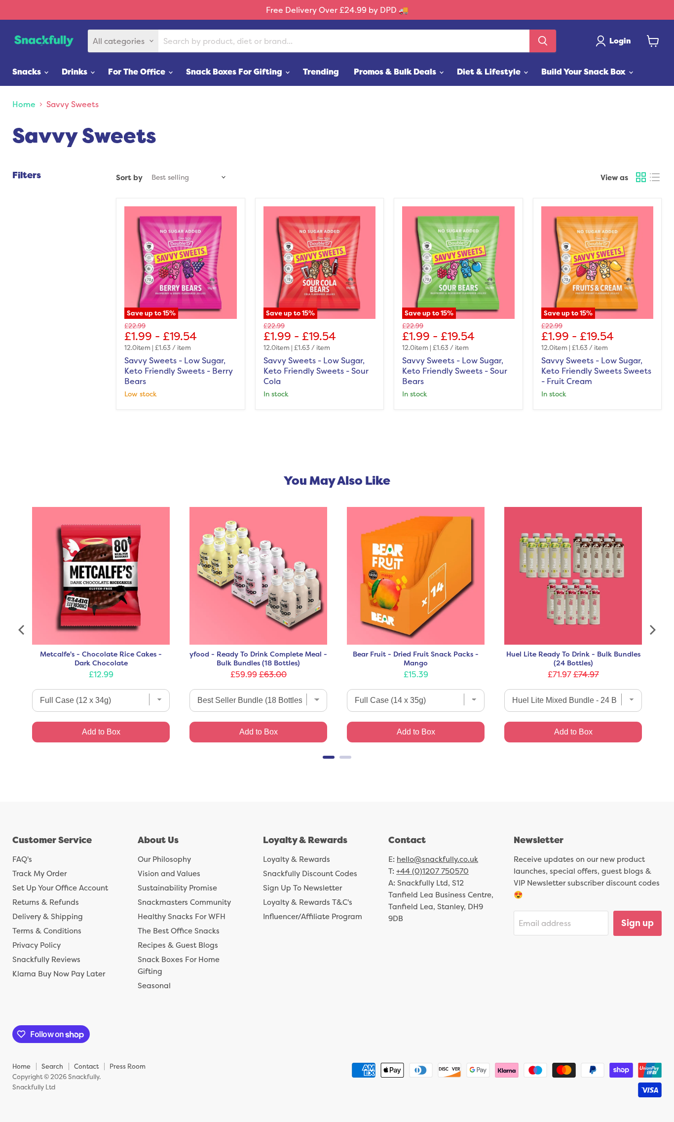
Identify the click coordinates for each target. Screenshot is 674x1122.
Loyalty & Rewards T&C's (307, 902)
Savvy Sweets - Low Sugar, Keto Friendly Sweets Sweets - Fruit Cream (596, 371)
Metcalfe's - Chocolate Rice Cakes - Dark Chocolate (101, 658)
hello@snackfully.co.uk (437, 859)
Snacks (27, 71)
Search (52, 1066)
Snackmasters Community (184, 902)
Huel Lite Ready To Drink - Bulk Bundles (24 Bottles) (573, 658)
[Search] (542, 41)
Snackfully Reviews (46, 959)
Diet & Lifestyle (490, 71)
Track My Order (39, 873)
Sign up (637, 923)
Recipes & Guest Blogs (178, 945)
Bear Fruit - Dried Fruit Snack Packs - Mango (416, 658)
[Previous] (22, 630)
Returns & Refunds (45, 902)
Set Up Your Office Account (60, 888)
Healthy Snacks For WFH (181, 916)
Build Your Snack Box (584, 71)
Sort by (129, 177)
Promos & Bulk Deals (396, 71)
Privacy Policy (36, 945)
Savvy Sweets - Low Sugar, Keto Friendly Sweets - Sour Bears (454, 371)
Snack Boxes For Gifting (235, 71)
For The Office (137, 71)
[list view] (655, 177)
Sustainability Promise (177, 888)
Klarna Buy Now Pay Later (58, 973)
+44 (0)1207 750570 (432, 871)
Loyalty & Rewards (296, 859)
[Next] (652, 630)
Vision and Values (169, 873)
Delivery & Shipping (47, 916)
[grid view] (641, 177)
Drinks (75, 71)
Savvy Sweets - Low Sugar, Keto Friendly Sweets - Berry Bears (178, 371)
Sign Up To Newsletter (302, 888)
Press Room (128, 1066)
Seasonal (154, 985)
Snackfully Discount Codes (310, 873)
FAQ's (22, 859)
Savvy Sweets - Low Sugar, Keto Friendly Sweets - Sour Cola (316, 371)
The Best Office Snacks (179, 931)
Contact (86, 1066)
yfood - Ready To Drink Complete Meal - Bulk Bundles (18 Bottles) (258, 658)
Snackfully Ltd (33, 1087)
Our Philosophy (164, 859)
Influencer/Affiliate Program (312, 916)
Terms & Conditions (46, 931)
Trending (321, 71)
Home (24, 104)
